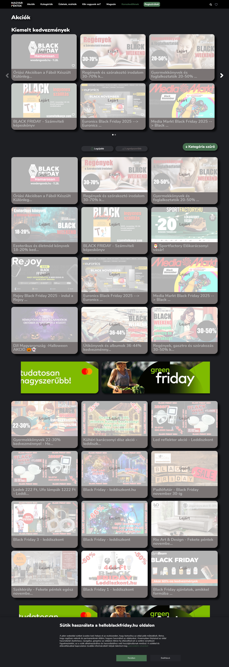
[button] (113, 134)
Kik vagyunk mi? (91, 4)
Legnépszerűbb (133, 149)
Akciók (31, 4)
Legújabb (99, 149)
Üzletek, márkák (67, 4)
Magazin (111, 4)
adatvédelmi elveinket (138, 646)
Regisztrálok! (152, 4)
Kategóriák (46, 4)
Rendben (131, 658)
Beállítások (165, 658)
